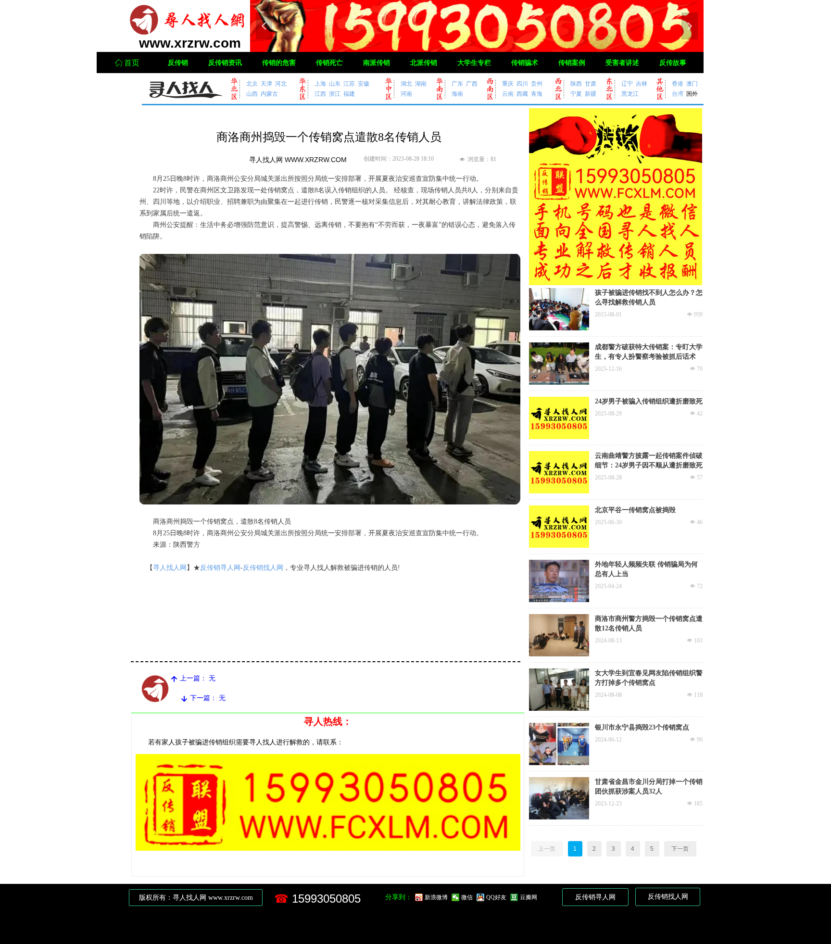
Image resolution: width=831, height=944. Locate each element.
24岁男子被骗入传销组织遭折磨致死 (649, 401)
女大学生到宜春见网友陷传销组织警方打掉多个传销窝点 (649, 677)
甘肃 (590, 83)
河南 (406, 93)
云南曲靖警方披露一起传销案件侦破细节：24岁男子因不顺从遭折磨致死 (649, 460)
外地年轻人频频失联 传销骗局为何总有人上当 (646, 569)
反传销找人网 (263, 567)
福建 (349, 93)
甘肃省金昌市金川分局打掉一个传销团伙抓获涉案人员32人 (649, 786)
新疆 (590, 93)
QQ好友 (496, 897)
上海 (320, 83)
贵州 (536, 83)
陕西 (576, 83)
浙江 (334, 93)
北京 (252, 83)
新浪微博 (436, 897)
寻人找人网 (170, 567)
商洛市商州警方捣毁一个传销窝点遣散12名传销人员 (649, 623)
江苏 (349, 83)
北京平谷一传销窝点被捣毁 (635, 510)
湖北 (406, 83)
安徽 (363, 83)
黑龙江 (630, 93)
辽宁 (627, 83)
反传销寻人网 (220, 567)
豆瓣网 (528, 897)
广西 (472, 83)
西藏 (522, 93)
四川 (522, 83)
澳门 (692, 83)
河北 (281, 83)
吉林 (641, 83)
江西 (320, 93)
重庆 (508, 83)
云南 (508, 93)
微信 (467, 897)
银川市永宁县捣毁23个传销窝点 (642, 727)
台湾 (677, 93)
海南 (457, 93)
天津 (266, 83)
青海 (536, 93)
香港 (677, 83)
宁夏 (576, 93)
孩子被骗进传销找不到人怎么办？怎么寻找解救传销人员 (649, 297)
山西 (252, 93)
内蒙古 (269, 93)
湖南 (421, 83)
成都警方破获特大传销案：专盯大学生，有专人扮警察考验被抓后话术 (649, 351)
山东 (334, 83)
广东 (457, 83)
